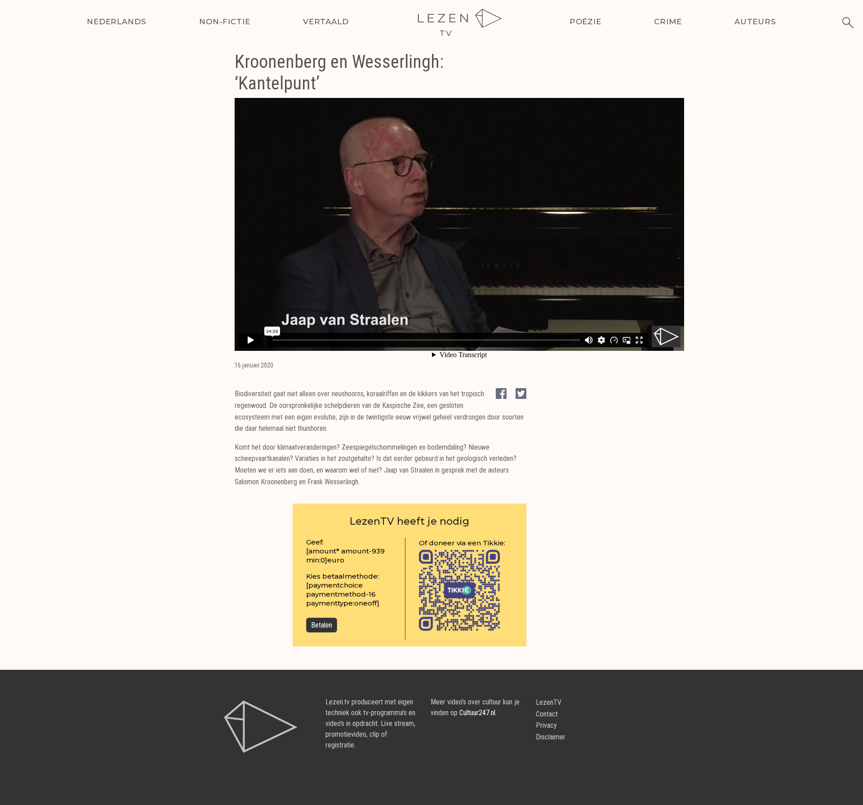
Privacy (546, 725)
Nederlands (117, 21)
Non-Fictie (224, 21)
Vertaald (326, 21)
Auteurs (755, 21)
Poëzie (585, 21)
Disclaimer (550, 737)
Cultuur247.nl (477, 712)
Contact (547, 714)
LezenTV (548, 702)
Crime (667, 21)
